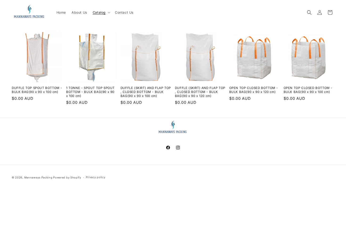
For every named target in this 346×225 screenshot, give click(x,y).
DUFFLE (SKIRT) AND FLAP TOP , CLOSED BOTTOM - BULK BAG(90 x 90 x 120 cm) (200, 92)
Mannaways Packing (38, 177)
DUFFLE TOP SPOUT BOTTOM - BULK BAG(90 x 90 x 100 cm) (37, 90)
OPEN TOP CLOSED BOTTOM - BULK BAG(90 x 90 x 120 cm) (253, 90)
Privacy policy (95, 177)
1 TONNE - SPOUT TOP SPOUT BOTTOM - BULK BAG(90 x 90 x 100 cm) (90, 92)
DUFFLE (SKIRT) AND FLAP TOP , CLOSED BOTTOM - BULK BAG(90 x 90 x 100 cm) (146, 92)
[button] (101, 12)
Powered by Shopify (67, 177)
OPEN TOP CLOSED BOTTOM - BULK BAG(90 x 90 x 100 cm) (308, 90)
